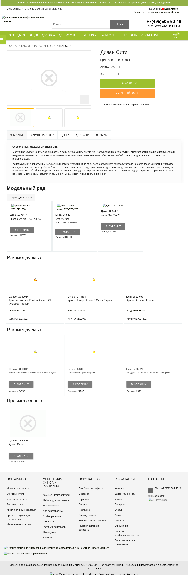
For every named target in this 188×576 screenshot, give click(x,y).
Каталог (26, 46)
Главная (13, 46)
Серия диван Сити (21, 197)
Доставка (82, 135)
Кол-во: (104, 74)
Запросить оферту (125, 493)
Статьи (118, 509)
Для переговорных (53, 511)
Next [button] (181, 293)
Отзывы (101, 135)
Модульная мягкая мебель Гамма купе (32, 372)
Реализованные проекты (92, 520)
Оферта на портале (156, 12)
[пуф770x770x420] (112, 205)
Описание (17, 135)
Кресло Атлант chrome (140, 300)
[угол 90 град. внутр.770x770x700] (72, 207)
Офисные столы (16, 493)
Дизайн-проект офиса (91, 488)
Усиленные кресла (17, 499)
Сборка (83, 504)
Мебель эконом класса (19, 488)
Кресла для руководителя (21, 509)
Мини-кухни (49, 532)
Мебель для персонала (56, 500)
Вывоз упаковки (87, 515)
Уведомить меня (18, 310)
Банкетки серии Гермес (82, 372)
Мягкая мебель (43, 46)
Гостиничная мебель (54, 527)
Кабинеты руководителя (56, 495)
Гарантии (84, 499)
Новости (119, 520)
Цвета (65, 135)
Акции (118, 515)
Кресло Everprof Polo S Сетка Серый (90, 300)
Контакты (120, 488)
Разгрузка (84, 509)
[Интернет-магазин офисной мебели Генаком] (25, 19)
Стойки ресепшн (52, 516)
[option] (20, 117)
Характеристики (42, 135)
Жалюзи (47, 537)
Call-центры (49, 521)
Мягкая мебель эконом (19, 524)
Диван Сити (16, 444)
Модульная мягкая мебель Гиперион (148, 372)
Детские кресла (15, 504)
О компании (121, 525)
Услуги (118, 499)
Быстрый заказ (127, 93)
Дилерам (120, 504)
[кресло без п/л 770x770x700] (27, 207)
